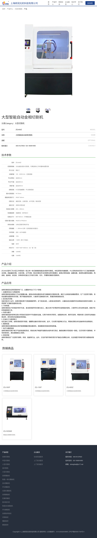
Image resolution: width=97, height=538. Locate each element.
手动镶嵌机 (6, 487)
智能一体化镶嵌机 (8, 479)
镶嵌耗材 (5, 521)
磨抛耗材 (5, 525)
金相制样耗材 (6, 513)
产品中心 (10, 9)
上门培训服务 (38, 460)
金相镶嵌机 (6, 475)
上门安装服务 (38, 464)
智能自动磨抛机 (7, 506)
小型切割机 (6, 464)
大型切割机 (18, 9)
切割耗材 (5, 517)
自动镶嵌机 (6, 483)
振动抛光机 (6, 502)
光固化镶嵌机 (6, 491)
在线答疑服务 (38, 457)
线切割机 (5, 468)
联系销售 (90, 3)
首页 (3, 9)
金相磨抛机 (6, 494)
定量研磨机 (6, 498)
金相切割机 (6, 457)
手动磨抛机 (6, 510)
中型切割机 (6, 460)
